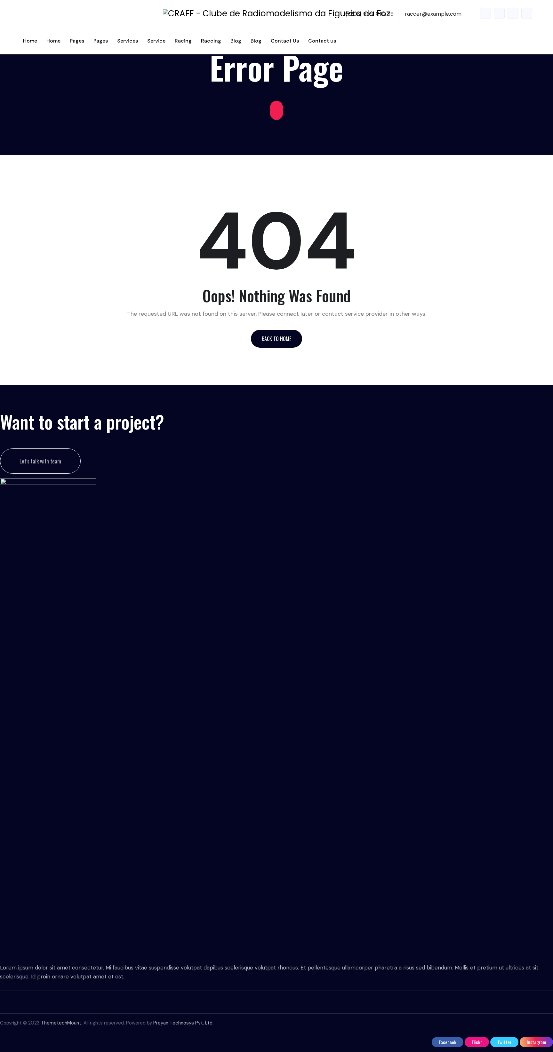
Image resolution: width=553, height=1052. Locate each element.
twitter (513, 13)
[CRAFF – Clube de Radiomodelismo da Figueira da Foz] (276, 13)
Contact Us (285, 40)
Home (30, 40)
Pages (77, 40)
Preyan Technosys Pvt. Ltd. (183, 1023)
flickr (499, 13)
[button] (276, 339)
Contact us (322, 40)
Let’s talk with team (40, 461)
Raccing (211, 40)
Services (127, 40)
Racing (183, 40)
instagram (526, 13)
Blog (235, 40)
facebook (485, 13)
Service (156, 40)
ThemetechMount (61, 1023)
